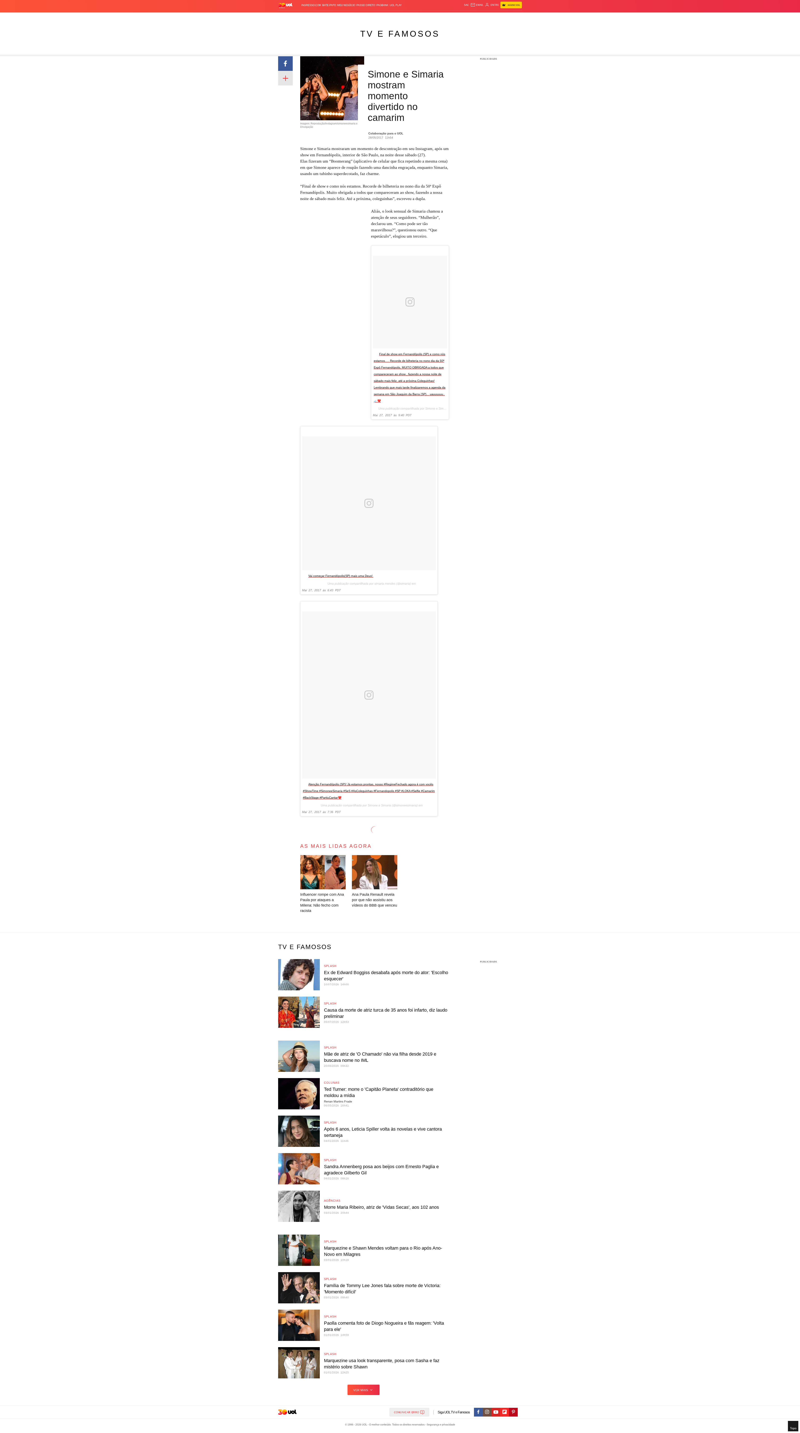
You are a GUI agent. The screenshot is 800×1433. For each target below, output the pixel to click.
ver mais (360, 1390)
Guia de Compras (516, 16)
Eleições (311, 16)
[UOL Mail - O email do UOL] (477, 5)
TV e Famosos (400, 33)
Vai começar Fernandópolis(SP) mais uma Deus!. (340, 575)
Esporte (391, 16)
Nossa (474, 16)
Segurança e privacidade (440, 1424)
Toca (498, 16)
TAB (482, 16)
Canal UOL (460, 16)
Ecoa (448, 16)
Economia (367, 16)
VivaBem (431, 16)
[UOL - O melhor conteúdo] (285, 5)
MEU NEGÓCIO (346, 5)
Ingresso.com (311, 5)
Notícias (326, 16)
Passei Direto (365, 5)
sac (466, 5)
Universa (417, 16)
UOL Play (396, 5)
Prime (490, 16)
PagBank (382, 5)
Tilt (441, 16)
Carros (352, 16)
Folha (379, 16)
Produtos (286, 16)
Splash (404, 16)
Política (339, 16)
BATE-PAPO (329, 5)
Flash (299, 16)
